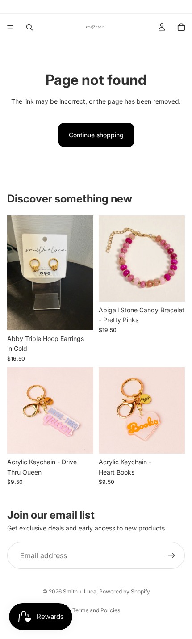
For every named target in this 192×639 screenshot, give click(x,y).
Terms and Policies (96, 610)
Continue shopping (96, 135)
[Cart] (181, 27)
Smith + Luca (79, 591)
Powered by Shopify (124, 591)
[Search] (29, 27)
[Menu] (10, 27)
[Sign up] (171, 555)
